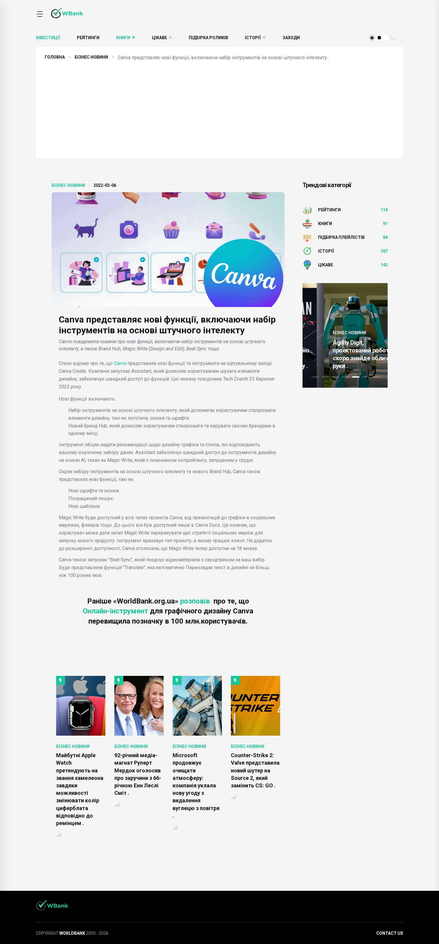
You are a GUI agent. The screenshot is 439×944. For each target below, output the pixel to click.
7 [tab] (376, 377)
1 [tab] (315, 377)
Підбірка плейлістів (341, 237)
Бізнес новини (91, 57)
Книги (123, 37)
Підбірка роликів (208, 37)
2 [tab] (325, 377)
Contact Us (389, 933)
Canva (120, 363)
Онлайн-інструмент (116, 611)
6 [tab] (365, 377)
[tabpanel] (345, 335)
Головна (55, 57)
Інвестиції (48, 37)
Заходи (291, 37)
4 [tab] (345, 377)
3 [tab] (335, 377)
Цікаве (159, 37)
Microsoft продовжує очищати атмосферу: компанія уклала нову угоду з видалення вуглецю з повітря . (196, 785)
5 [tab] (355, 377)
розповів (196, 601)
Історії (253, 37)
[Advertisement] (224, 106)
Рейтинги (88, 37)
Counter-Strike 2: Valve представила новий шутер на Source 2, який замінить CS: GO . (255, 770)
